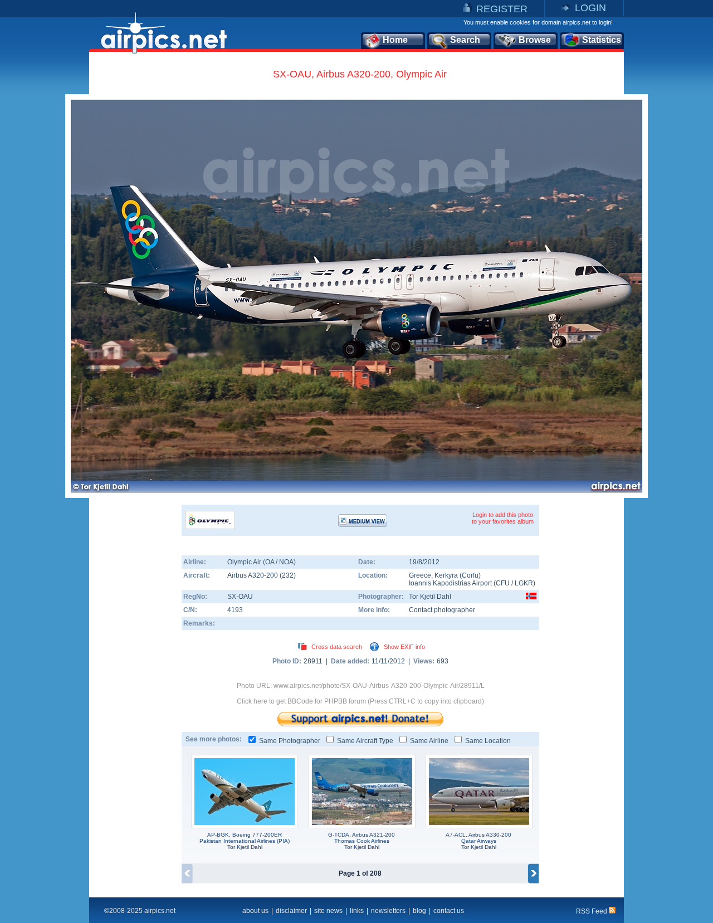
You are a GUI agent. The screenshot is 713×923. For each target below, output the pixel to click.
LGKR (524, 583)
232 (288, 575)
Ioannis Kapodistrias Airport (450, 583)
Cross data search (336, 646)
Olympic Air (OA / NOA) (261, 562)
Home (395, 40)
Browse (535, 40)
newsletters (388, 911)
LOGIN (590, 7)
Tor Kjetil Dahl (430, 596)
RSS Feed (592, 911)
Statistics (601, 40)
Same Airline (429, 741)
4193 (235, 610)
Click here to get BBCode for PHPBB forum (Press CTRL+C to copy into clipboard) (360, 701)
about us (255, 911)
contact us (448, 911)
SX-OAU (240, 596)
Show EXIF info (404, 646)
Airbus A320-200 (253, 575)
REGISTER (502, 8)
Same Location (487, 741)
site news (328, 911)
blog (419, 911)
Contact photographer (442, 610)
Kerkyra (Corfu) (457, 575)
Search (465, 40)
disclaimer (291, 911)
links (357, 911)
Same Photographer (289, 741)
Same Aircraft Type (365, 741)
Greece (420, 575)
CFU (503, 583)
